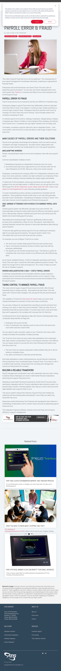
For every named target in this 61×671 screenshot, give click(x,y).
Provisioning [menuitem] (35, 635)
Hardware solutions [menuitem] (9, 631)
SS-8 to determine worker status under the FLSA (31, 187)
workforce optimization (25, 36)
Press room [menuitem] (35, 615)
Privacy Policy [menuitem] (7, 662)
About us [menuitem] (34, 612)
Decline (50, 21)
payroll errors (37, 36)
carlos (8, 33)
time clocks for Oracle (29, 299)
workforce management (11, 36)
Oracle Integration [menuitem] (9, 642)
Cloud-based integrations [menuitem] (11, 635)
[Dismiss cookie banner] (55, 6)
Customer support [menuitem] (37, 631)
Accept (37, 21)
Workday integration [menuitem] (9, 638)
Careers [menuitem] (34, 619)
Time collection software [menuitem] (39, 638)
